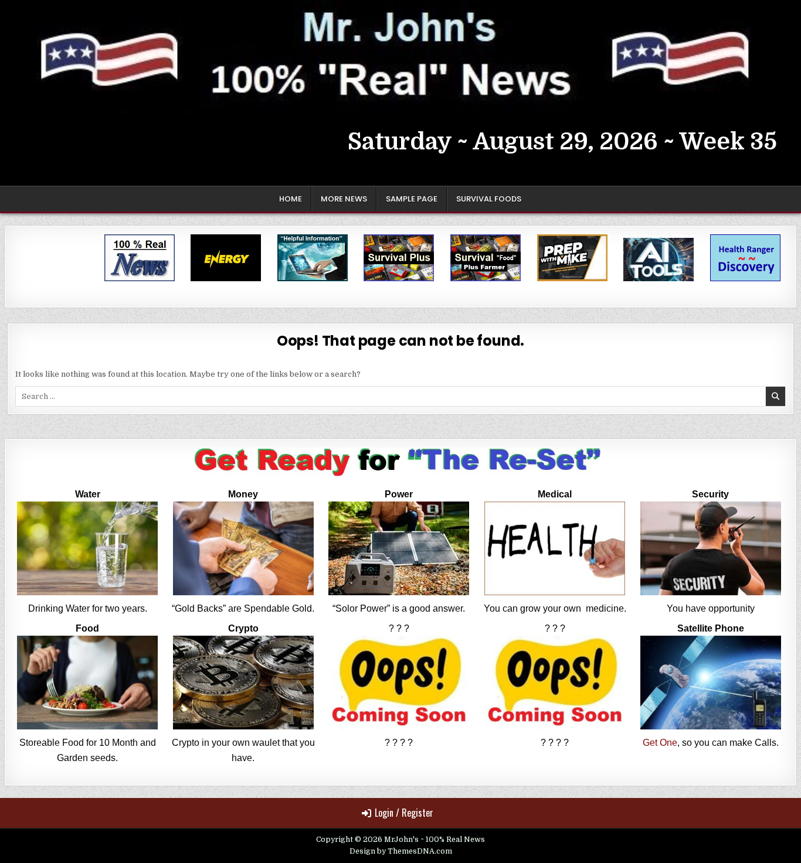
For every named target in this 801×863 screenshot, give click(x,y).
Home (290, 198)
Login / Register (404, 813)
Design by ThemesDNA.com (400, 851)
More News (344, 198)
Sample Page (411, 198)
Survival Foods (488, 198)
